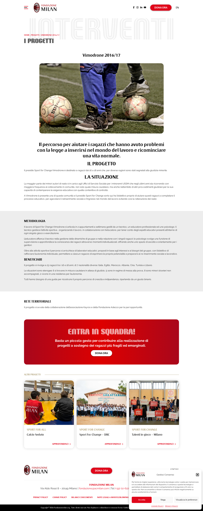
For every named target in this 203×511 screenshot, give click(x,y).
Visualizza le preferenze (186, 500)
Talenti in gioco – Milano (147, 434)
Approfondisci (60, 444)
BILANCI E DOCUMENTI (82, 497)
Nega (163, 500)
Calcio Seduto (35, 434)
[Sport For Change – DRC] (101, 402)
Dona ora (101, 353)
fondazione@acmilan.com (94, 488)
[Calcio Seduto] (49, 402)
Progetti (35, 35)
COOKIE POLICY (157, 506)
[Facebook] (134, 7)
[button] (197, 474)
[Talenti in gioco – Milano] (154, 402)
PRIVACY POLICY (171, 506)
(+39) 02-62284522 (125, 488)
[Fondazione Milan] (45, 7)
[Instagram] (137, 7)
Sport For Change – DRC (94, 434)
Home (26, 35)
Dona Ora (160, 7)
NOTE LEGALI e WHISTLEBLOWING (113, 497)
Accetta (141, 500)
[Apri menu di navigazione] (26, 8)
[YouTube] (145, 7)
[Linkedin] (141, 7)
